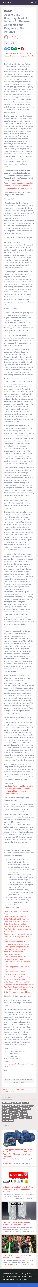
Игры (5, 1108)
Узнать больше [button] (21, 1279)
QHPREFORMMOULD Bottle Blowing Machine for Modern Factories (16, 1223)
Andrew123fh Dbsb (10, 1264)
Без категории (8, 1120)
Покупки (6, 1117)
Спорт (14, 1117)
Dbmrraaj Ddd (13, 36)
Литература (13, 1111)
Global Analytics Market (12, 954)
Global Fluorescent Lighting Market (16, 921)
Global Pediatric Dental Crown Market (17, 919)
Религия (24, 1114)
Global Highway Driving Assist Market (17, 947)
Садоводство (15, 1108)
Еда (31, 1105)
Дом (4, 1111)
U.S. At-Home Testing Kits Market (16, 989)
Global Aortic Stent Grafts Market (15, 942)
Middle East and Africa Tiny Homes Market (19, 984)
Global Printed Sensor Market (14, 972)
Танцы (25, 1103)
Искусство (7, 1103)
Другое (7, 10)
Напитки (6, 1105)
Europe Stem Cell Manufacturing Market (18, 934)
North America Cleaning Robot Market (17, 944)
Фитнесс (23, 1105)
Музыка (23, 1111)
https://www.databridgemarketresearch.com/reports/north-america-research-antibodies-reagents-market (18, 185)
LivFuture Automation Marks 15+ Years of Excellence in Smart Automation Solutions (18, 1189)
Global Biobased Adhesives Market (16, 982)
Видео (29, 1117)
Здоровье (26, 1108)
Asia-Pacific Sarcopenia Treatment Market (18, 987)
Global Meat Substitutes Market (15, 916)
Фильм (14, 1105)
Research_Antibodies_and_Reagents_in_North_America (18, 1081)
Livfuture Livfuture (9, 1198)
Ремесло (17, 1103)
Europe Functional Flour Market (15, 974)
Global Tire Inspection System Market (17, 992)
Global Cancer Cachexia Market (15, 924)
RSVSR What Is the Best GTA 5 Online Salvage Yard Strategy (17, 1256)
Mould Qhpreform (9, 1231)
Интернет (6, 1114)
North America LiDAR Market (14, 952)
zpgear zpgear (8, 1163)
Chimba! (8, 2)
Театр (22, 1117)
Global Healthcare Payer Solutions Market (18, 927)
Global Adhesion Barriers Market (15, 949)
